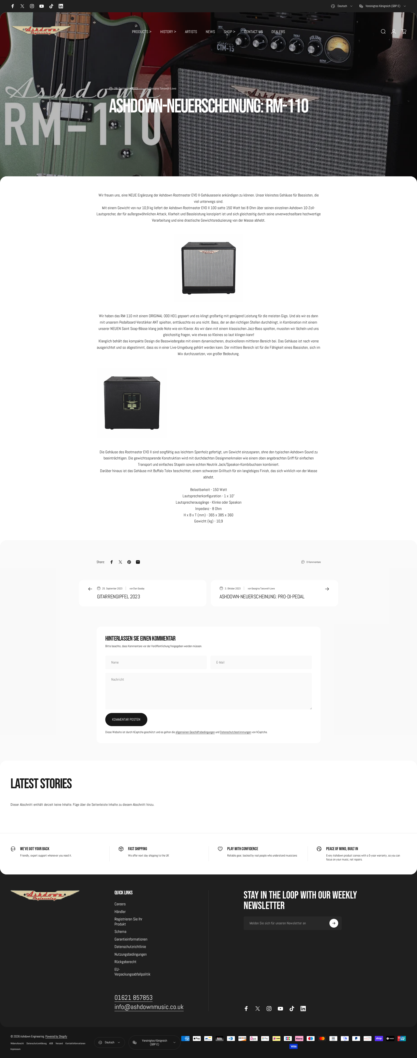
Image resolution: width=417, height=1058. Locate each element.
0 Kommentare (313, 562)
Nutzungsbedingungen (130, 954)
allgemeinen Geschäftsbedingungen (195, 732)
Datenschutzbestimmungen (235, 732)
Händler (120, 911)
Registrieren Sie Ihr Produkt (128, 922)
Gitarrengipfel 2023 (118, 596)
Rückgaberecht (125, 961)
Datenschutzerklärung (36, 1043)
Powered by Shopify (56, 1036)
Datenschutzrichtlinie (130, 946)
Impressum (16, 1049)
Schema (120, 931)
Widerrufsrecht (17, 1043)
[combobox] (342, 6)
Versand (59, 1043)
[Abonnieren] (333, 923)
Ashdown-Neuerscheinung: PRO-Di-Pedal (262, 596)
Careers (120, 904)
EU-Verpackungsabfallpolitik (132, 972)
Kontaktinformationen (75, 1043)
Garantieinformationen (130, 939)
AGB (51, 1043)
